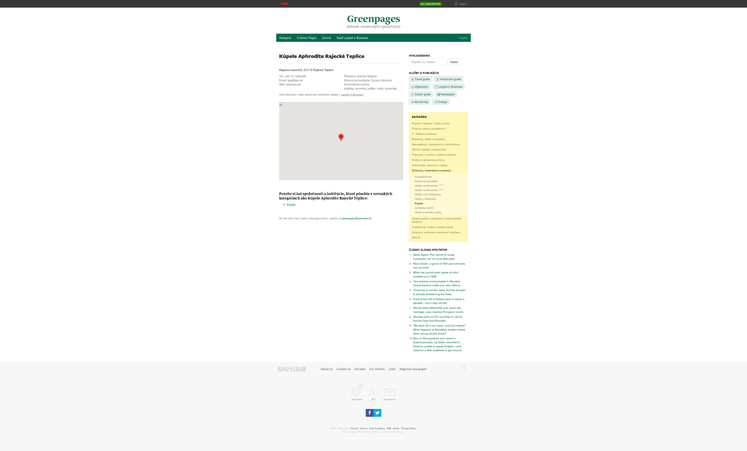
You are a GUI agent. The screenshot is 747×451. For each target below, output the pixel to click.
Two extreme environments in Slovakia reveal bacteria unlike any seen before (436, 283)
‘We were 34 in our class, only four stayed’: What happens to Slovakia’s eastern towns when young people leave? (439, 329)
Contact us (344, 369)
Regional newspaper (413, 369)
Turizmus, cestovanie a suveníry (431, 170)
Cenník (326, 38)
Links (392, 369)
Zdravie (416, 237)
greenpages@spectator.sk (356, 218)
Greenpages (373, 19)
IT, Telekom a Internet (424, 134)
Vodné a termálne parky (428, 212)
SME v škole (393, 428)
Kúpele (291, 204)
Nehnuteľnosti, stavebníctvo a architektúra (435, 144)
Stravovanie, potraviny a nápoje (429, 165)
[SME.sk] (284, 3)
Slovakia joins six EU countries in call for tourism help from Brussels (437, 318)
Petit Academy (377, 428)
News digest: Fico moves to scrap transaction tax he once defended (433, 256)
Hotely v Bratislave (425, 199)
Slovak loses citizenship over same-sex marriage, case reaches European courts (438, 309)
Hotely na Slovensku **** (429, 190)
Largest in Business (352, 94)
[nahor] (464, 369)
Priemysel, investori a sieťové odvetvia (434, 154)
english (463, 38)
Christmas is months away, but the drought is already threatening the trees (439, 292)
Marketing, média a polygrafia (428, 139)
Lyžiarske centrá (424, 208)
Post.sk (354, 428)
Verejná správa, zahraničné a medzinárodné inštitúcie (436, 220)
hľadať (454, 62)
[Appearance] (448, 4)
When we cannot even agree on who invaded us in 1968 (435, 274)
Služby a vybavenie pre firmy (428, 160)
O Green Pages (306, 38)
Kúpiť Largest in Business (352, 38)
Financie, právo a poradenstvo (429, 128)
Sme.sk (363, 428)
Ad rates (360, 369)
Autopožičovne (423, 176)
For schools (377, 369)
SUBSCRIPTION (430, 4)
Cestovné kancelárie (426, 181)
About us (327, 369)
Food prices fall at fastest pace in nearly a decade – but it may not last (438, 301)
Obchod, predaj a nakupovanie (429, 149)
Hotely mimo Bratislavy (428, 194)
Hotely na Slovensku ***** (429, 185)
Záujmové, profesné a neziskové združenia (436, 232)
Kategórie (285, 38)
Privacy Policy (408, 428)
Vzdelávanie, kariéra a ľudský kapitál (432, 227)
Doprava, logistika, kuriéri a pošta (431, 123)
